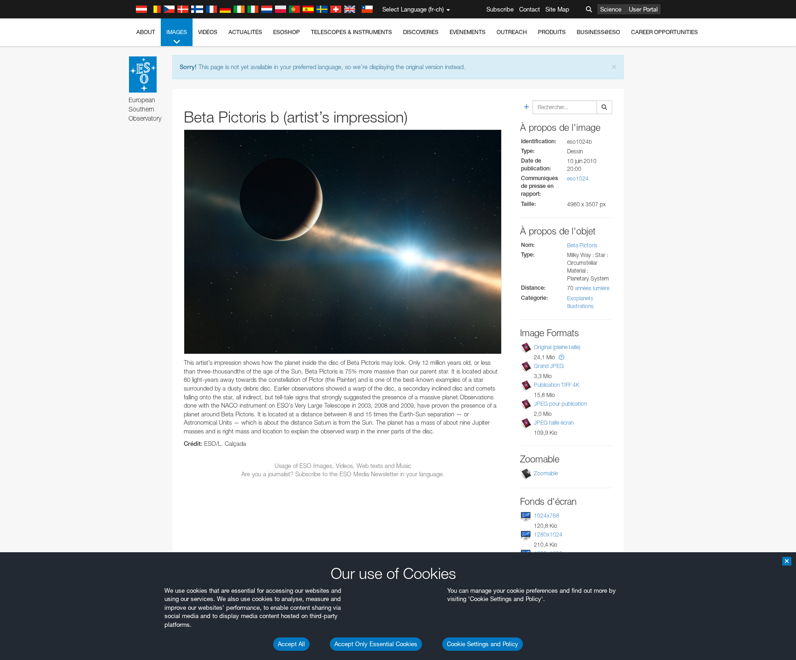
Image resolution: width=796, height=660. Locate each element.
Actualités (245, 32)
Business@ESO (598, 32)
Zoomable (546, 473)
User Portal (643, 9)
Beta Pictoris (582, 245)
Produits (552, 32)
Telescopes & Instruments (351, 32)
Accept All (291, 644)
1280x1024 (548, 534)
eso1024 (578, 178)
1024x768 (546, 515)
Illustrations (580, 306)
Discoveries (421, 32)
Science (610, 9)
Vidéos (207, 32)
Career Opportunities (664, 32)
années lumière (592, 288)
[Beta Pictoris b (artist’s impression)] (342, 242)
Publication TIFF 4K (556, 384)
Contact (529, 9)
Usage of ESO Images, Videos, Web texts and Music (343, 465)
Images (176, 32)
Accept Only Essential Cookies (375, 644)
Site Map (557, 9)
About (145, 32)
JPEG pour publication (560, 403)
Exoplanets (580, 298)
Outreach (512, 32)
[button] (561, 357)
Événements (468, 32)
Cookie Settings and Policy (482, 644)
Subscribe (500, 9)
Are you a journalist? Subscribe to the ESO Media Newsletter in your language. (343, 474)
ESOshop (286, 32)
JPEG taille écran (554, 422)
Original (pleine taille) (557, 347)
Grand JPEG (549, 365)
